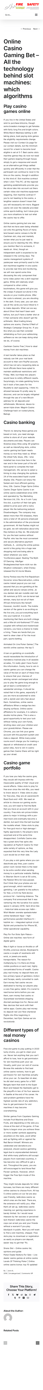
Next (35, 29)
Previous (27, 29)
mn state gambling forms (27, 381)
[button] (5, 1343)
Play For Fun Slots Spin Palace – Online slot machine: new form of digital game (19, 937)
